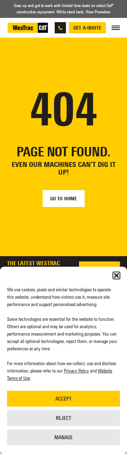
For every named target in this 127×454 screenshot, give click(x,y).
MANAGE (63, 437)
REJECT (63, 418)
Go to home (63, 198)
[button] (116, 275)
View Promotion (98, 11)
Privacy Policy (76, 371)
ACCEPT (63, 399)
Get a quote (87, 28)
